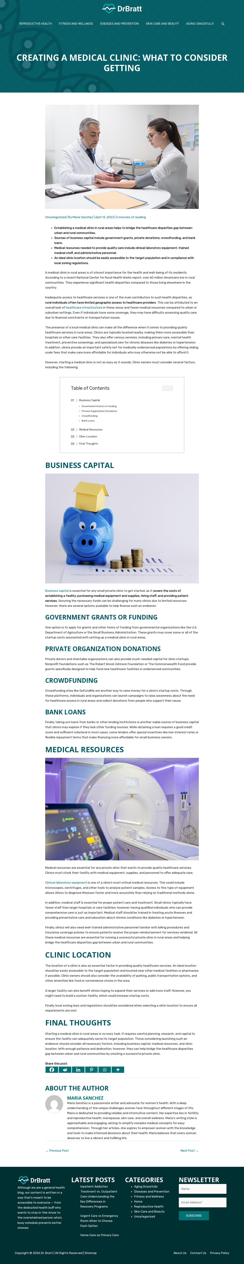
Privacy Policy (219, 1253)
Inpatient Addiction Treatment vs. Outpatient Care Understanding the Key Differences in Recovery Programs (98, 1196)
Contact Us (198, 1253)
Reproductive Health (148, 1206)
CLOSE (167, 388)
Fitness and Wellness (149, 1196)
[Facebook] (52, 1070)
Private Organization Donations (99, 411)
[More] (118, 1070)
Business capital (57, 591)
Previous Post (57, 1150)
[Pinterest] (91, 1070)
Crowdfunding (90, 415)
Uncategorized (55, 217)
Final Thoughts (88, 443)
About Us (179, 1253)
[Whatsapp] (104, 1070)
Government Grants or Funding (99, 406)
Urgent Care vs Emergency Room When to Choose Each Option (99, 1221)
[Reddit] (65, 1070)
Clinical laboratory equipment (66, 882)
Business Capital (89, 400)
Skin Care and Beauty (149, 1211)
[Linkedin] (78, 1070)
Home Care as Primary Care (99, 1235)
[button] (223, 24)
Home (138, 1201)
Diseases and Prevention (151, 1191)
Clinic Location (88, 436)
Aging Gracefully (146, 1186)
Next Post (189, 1150)
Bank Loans (88, 420)
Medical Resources (91, 429)
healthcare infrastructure (84, 307)
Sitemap (91, 1253)
